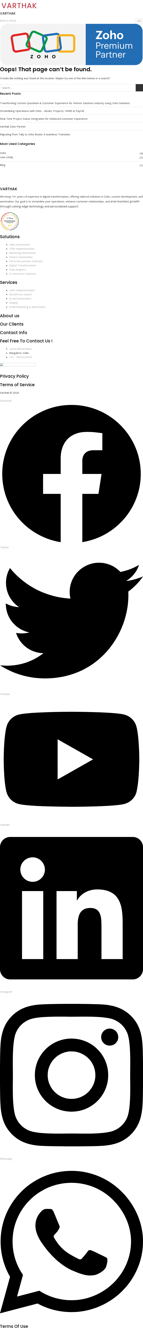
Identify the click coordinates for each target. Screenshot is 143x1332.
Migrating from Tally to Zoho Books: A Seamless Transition (35, 134)
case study (6, 157)
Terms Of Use (14, 1326)
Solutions (10, 237)
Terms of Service (17, 385)
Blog (2, 165)
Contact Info (13, 332)
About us (9, 316)
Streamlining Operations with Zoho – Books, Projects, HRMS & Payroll (42, 111)
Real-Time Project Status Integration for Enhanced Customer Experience (44, 118)
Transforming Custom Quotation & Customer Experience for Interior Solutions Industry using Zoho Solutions (65, 103)
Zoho (3, 153)
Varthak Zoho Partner (13, 126)
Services (8, 282)
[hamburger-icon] (139, 20)
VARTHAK (8, 13)
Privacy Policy (14, 376)
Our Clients (12, 324)
